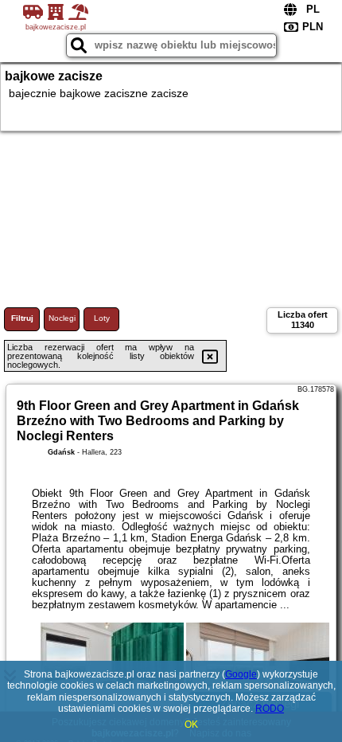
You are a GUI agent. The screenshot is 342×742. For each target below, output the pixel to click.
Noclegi (62, 318)
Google (241, 674)
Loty (102, 318)
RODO (269, 708)
